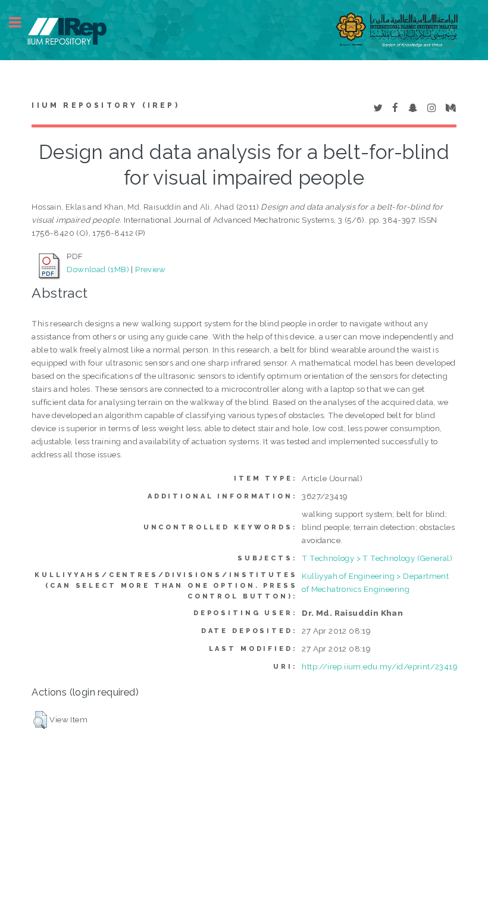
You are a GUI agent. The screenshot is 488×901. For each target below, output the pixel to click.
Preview (150, 269)
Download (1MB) (98, 269)
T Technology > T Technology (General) (377, 558)
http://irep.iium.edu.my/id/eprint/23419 (380, 666)
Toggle (21, 22)
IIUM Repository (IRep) (105, 105)
